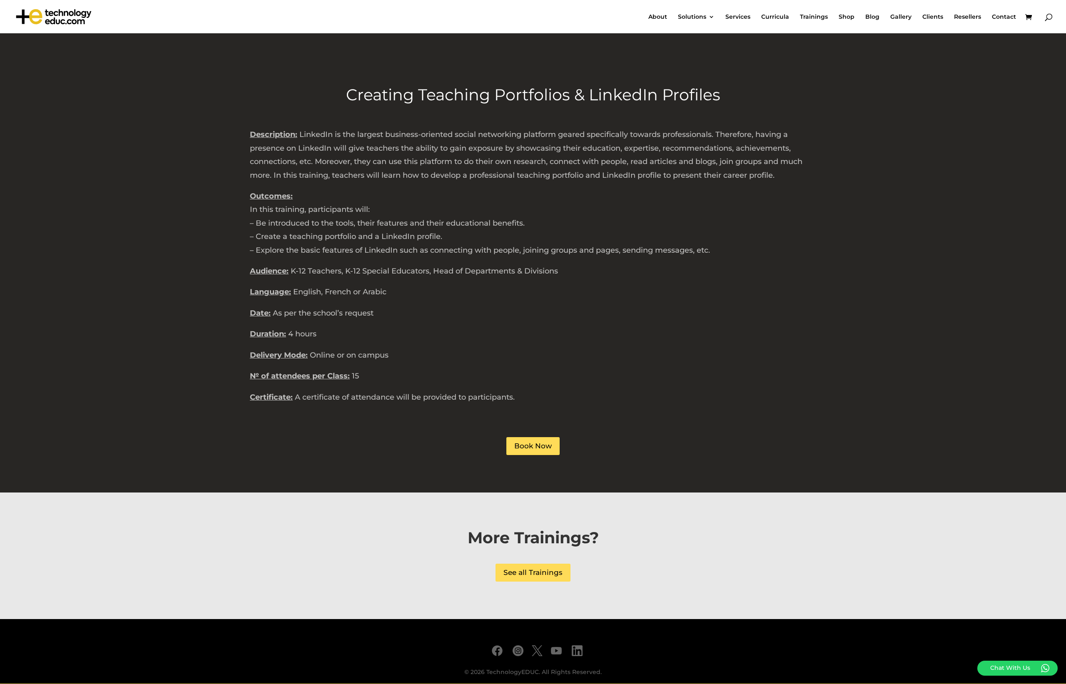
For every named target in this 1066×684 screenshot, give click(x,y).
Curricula (775, 17)
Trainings (814, 17)
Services (737, 17)
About (657, 17)
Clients (932, 17)
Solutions (692, 17)
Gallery (901, 17)
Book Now (533, 446)
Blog (872, 17)
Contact (1004, 17)
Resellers (967, 17)
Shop (846, 17)
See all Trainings (533, 572)
